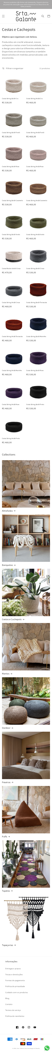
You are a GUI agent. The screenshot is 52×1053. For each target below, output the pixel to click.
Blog (7, 998)
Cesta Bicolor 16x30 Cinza (11, 268)
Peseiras (6, 782)
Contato (8, 1004)
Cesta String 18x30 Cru (10, 98)
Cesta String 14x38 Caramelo (36, 200)
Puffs (4, 836)
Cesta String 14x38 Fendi (35, 132)
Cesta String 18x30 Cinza (35, 268)
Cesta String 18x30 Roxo (35, 370)
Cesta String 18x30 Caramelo (12, 200)
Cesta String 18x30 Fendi (11, 132)
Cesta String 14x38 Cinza (11, 302)
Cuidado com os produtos (16, 992)
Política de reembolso (14, 1016)
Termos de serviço (13, 1010)
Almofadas (7, 510)
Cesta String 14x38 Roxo (10, 404)
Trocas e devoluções (14, 974)
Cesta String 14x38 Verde (35, 234)
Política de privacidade (15, 986)
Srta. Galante (20, 1048)
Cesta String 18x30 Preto (35, 404)
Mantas (5, 673)
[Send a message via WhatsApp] (47, 1048)
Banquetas (7, 565)
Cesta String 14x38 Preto (11, 438)
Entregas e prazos (13, 968)
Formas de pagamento (15, 980)
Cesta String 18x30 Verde (11, 234)
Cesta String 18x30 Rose (10, 166)
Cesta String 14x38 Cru (34, 98)
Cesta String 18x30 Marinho (36, 336)
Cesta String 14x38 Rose (35, 166)
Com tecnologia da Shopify (32, 1048)
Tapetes (6, 890)
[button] (3, 16)
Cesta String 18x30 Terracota (36, 302)
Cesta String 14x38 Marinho (12, 370)
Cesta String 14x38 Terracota (12, 336)
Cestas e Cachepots (12, 619)
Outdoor (6, 727)
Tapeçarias (7, 945)
